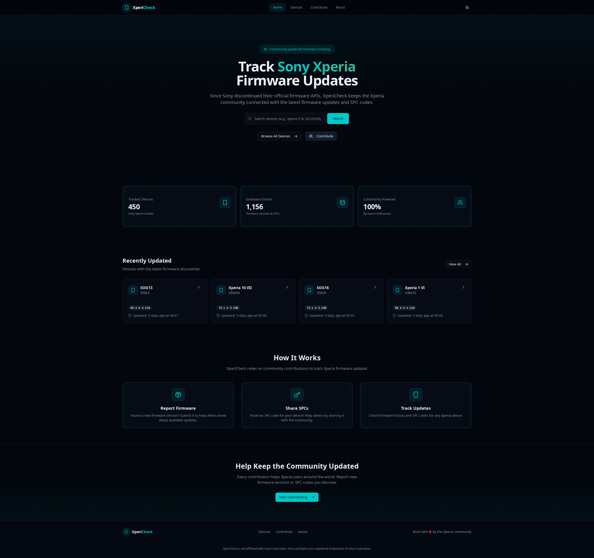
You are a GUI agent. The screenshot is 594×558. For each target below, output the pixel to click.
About (340, 7)
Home (277, 7)
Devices (296, 7)
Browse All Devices (275, 136)
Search (338, 118)
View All (455, 264)
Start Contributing (293, 497)
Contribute (319, 7)
